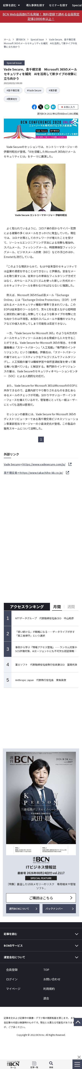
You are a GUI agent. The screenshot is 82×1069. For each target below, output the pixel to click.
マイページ (13, 989)
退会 (46, 998)
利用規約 (49, 989)
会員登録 (12, 970)
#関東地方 (12, 98)
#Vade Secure (34, 90)
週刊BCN (20, 39)
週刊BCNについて (19, 908)
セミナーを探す (58, 5)
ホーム (7, 39)
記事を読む (9, 5)
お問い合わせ (51, 979)
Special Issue (37, 39)
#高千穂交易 (13, 90)
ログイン (12, 979)
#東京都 (53, 90)
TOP (46, 970)
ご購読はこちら (41, 897)
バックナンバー (54, 908)
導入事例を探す (35, 5)
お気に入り (69, 106)
